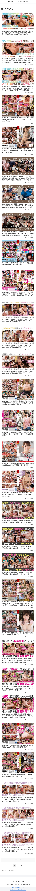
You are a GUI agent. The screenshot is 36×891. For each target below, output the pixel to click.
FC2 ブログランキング (18, 888)
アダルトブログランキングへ (18, 890)
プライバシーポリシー (18, 881)
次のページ (18, 859)
